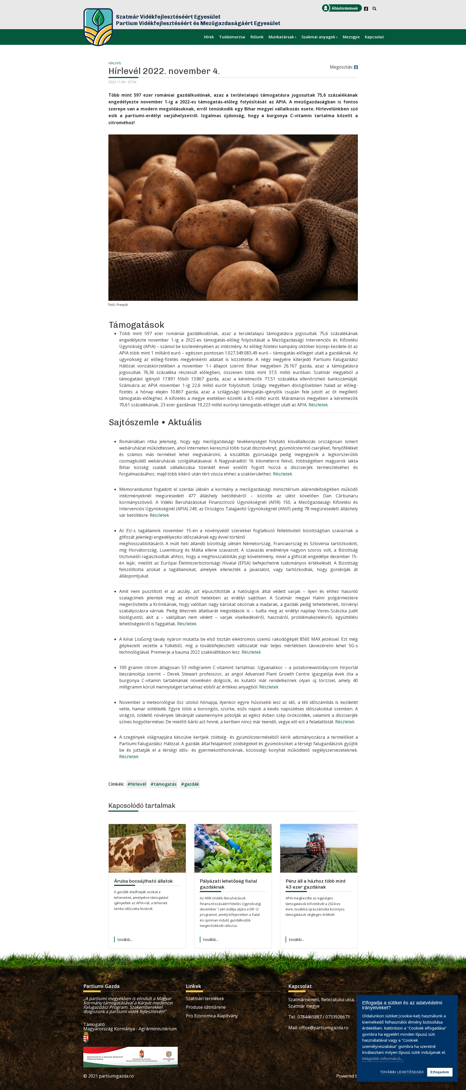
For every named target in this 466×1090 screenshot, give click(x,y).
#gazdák (190, 784)
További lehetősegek (402, 1072)
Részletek (318, 405)
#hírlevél (136, 784)
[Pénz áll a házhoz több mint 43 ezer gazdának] (318, 848)
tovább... (125, 939)
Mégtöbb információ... (383, 1058)
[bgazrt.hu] (130, 1057)
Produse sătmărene (206, 1007)
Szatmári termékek (205, 998)
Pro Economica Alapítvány (212, 1016)
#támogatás (163, 784)
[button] (356, 67)
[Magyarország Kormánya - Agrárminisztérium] (86, 1036)
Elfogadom (439, 1072)
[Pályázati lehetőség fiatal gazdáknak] (233, 848)
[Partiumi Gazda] (98, 27)
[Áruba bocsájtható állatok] (147, 848)
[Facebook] (366, 8)
